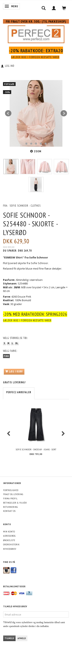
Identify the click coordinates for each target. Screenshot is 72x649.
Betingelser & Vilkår (15, 502)
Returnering (10, 506)
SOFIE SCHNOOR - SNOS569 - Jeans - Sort (36, 449)
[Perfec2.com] (36, 33)
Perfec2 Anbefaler (18, 392)
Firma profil (10, 498)
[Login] (54, 8)
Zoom (37, 151)
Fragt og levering (13, 494)
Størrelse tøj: (15, 338)
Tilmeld (9, 638)
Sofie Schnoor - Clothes (25, 205)
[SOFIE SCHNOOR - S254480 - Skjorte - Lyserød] (36, 113)
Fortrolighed (10, 490)
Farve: (10, 351)
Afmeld (22, 638)
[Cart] (64, 8)
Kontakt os (9, 510)
